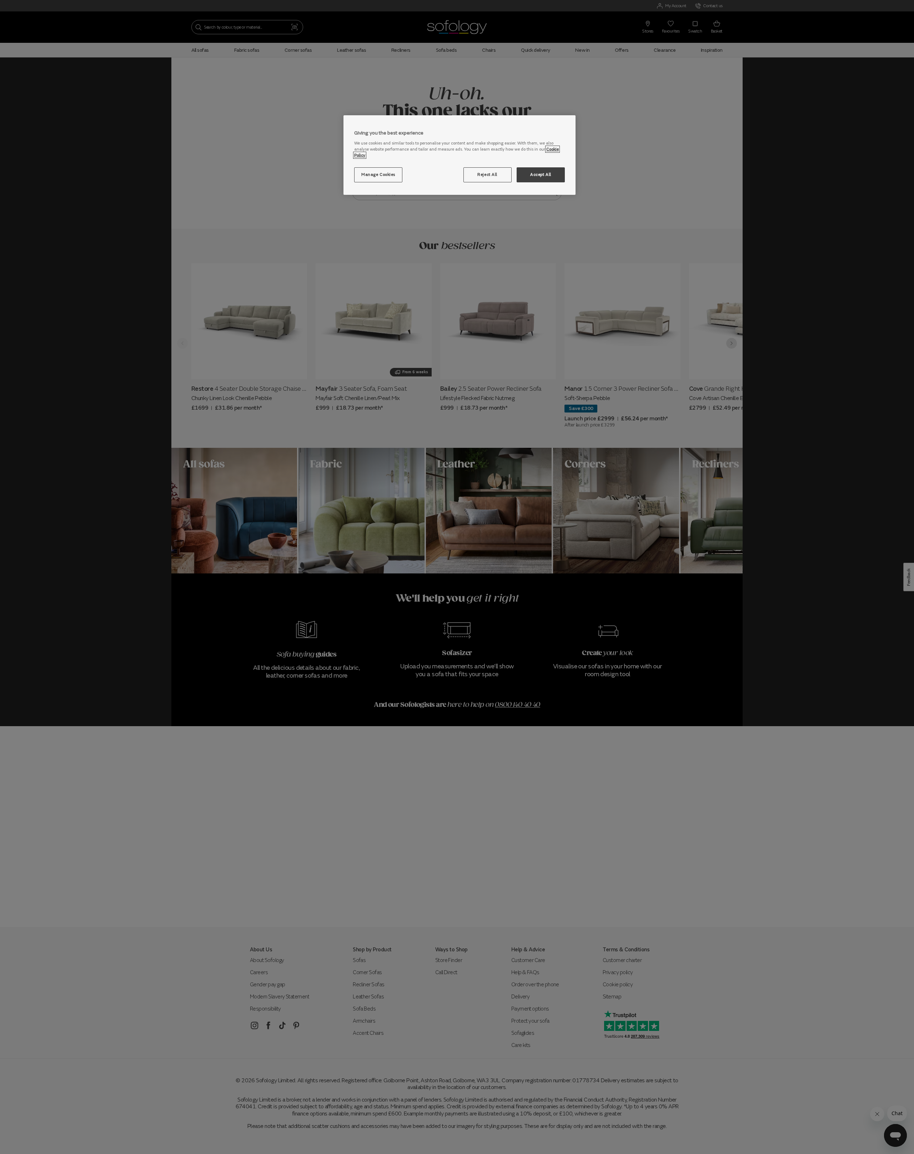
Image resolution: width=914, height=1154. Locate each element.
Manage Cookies (378, 174)
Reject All (487, 174)
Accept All (540, 174)
